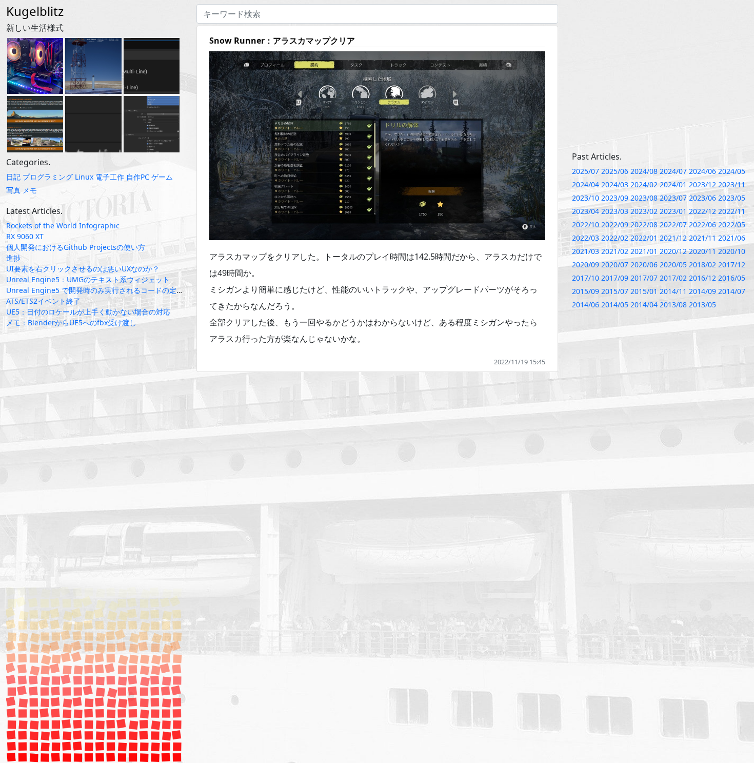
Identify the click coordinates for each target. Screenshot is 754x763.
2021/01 (644, 251)
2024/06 (702, 171)
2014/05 (614, 304)
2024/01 (673, 184)
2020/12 (673, 251)
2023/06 (702, 198)
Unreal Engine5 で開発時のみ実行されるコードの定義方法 (102, 290)
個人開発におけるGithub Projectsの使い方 (75, 247)
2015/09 (585, 291)
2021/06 (731, 238)
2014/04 (644, 304)
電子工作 (109, 177)
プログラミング (48, 177)
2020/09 (585, 264)
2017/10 (585, 278)
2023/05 (731, 198)
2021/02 (614, 251)
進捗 (13, 258)
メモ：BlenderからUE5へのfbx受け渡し (71, 322)
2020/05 (673, 264)
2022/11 (731, 211)
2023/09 (614, 198)
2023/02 (644, 211)
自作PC (137, 177)
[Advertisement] (660, 76)
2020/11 (702, 251)
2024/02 (644, 184)
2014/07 (731, 291)
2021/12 (673, 238)
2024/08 (644, 171)
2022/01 (644, 238)
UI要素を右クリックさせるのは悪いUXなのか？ (83, 268)
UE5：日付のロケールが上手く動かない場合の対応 (88, 312)
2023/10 (585, 198)
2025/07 (585, 171)
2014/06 (585, 304)
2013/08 (673, 304)
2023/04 (585, 211)
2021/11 (702, 238)
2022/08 (644, 224)
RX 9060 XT (25, 236)
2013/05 (702, 304)
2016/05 (731, 278)
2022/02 (614, 238)
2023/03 (614, 211)
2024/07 (673, 171)
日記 (13, 177)
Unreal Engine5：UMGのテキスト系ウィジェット (88, 279)
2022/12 (702, 211)
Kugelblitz (35, 11)
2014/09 (702, 291)
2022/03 (585, 238)
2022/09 (614, 224)
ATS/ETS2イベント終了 (43, 301)
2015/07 (614, 291)
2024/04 (585, 184)
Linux (84, 177)
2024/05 (731, 171)
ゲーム (162, 177)
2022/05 (731, 224)
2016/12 (702, 278)
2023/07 (673, 198)
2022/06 (702, 224)
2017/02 (673, 278)
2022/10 (585, 224)
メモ (30, 190)
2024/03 (614, 184)
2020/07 (614, 264)
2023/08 (644, 198)
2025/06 (614, 171)
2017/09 (614, 278)
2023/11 (731, 184)
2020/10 (731, 251)
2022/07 (673, 224)
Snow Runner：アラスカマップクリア (282, 40)
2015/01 (644, 291)
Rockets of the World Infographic (63, 225)
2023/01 (673, 211)
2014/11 (673, 291)
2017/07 (644, 278)
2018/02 (702, 264)
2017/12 (731, 264)
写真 (13, 190)
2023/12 (702, 184)
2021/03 (585, 251)
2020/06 (644, 264)
